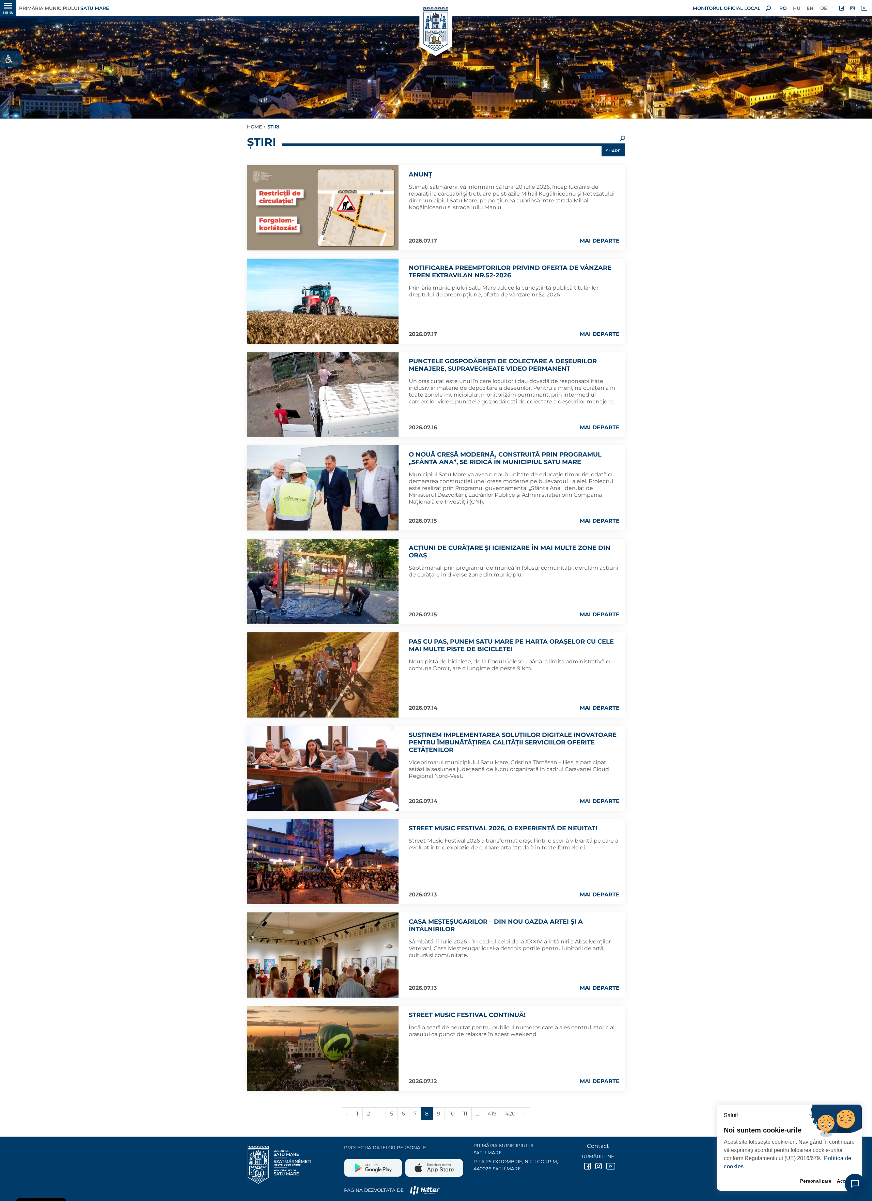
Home (254, 126)
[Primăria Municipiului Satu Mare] (435, 29)
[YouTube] (864, 8)
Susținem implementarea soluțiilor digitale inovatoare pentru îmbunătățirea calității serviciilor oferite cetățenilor (513, 742)
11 (465, 1113)
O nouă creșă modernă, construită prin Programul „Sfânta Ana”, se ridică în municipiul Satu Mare (505, 458)
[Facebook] (842, 8)
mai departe (600, 240)
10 (452, 1113)
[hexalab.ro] (425, 1190)
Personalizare (815, 1181)
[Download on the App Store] (433, 1165)
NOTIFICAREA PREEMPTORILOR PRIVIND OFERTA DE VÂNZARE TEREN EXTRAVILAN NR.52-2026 (510, 271)
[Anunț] (323, 207)
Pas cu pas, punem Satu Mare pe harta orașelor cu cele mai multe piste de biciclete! (511, 645)
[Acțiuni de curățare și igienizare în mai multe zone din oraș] (323, 581)
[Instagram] (853, 8)
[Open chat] (855, 1184)
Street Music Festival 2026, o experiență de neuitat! (503, 828)
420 (510, 1113)
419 (492, 1113)
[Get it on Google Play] (374, 1165)
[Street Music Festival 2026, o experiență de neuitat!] (323, 861)
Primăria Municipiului (64, 8)
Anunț (420, 174)
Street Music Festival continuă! (467, 1015)
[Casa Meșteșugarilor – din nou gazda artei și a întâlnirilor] (323, 955)
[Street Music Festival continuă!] (323, 1048)
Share (613, 150)
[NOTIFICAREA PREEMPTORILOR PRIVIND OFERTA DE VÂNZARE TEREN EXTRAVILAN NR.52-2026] (323, 301)
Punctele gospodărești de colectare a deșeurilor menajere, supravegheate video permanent (503, 364)
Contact (598, 1146)
